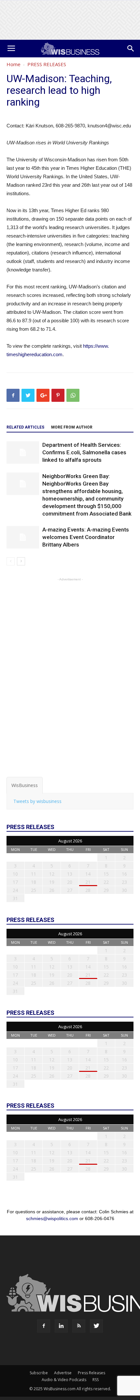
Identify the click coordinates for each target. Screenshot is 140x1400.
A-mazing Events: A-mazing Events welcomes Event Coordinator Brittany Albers (85, 537)
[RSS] (78, 1326)
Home (14, 64)
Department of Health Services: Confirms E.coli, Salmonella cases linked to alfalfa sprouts (84, 452)
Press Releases (91, 1373)
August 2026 (70, 841)
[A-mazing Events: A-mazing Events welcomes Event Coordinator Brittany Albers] (23, 537)
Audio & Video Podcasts (64, 1379)
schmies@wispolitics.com (52, 1218)
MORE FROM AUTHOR (71, 427)
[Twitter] (96, 1326)
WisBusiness (24, 785)
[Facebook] (43, 1326)
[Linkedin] (61, 1326)
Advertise (63, 1373)
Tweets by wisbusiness (37, 801)
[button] (131, 48)
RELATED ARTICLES (25, 427)
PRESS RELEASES (46, 64)
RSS (95, 1379)
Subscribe (39, 1373)
